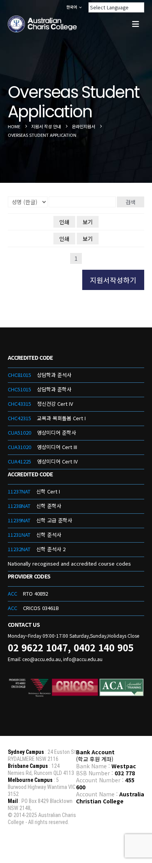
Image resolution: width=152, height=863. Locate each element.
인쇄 (64, 222)
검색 (130, 202)
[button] (135, 24)
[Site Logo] (43, 24)
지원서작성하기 (113, 280)
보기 (88, 222)
